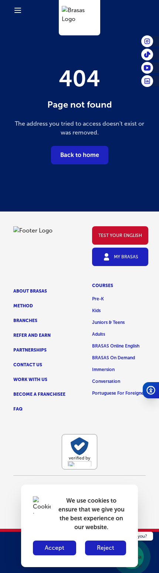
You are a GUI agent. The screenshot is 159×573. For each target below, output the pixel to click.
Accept (54, 547)
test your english (120, 235)
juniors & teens (108, 322)
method (23, 305)
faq (18, 409)
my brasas (126, 256)
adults (98, 334)
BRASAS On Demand (113, 357)
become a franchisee (39, 394)
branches (25, 320)
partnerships (30, 350)
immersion (103, 369)
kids (96, 310)
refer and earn (32, 335)
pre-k (98, 298)
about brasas (30, 291)
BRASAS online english (115, 346)
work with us (30, 379)
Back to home (79, 154)
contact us (27, 364)
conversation (106, 381)
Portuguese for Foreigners (120, 393)
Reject (105, 547)
